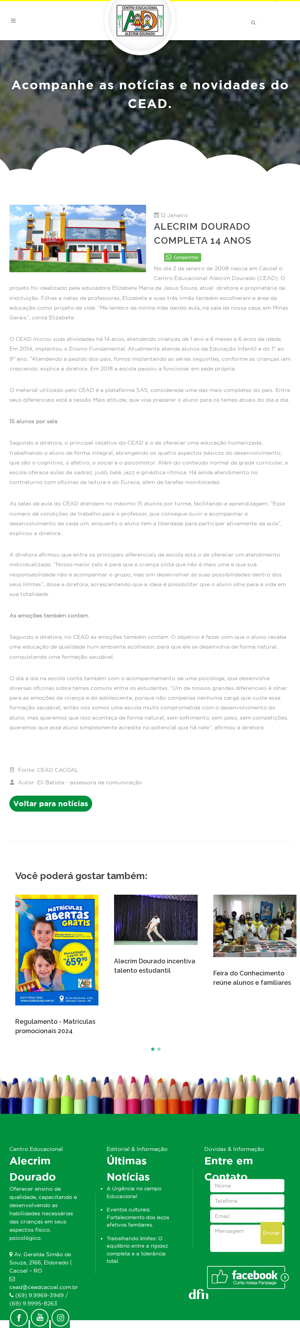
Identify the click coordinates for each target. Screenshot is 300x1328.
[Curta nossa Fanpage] (247, 1277)
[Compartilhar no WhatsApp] (182, 256)
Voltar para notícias (50, 804)
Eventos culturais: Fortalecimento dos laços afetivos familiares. (138, 1217)
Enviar (271, 1233)
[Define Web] (198, 1292)
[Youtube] (39, 1317)
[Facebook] (19, 1317)
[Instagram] (60, 1317)
